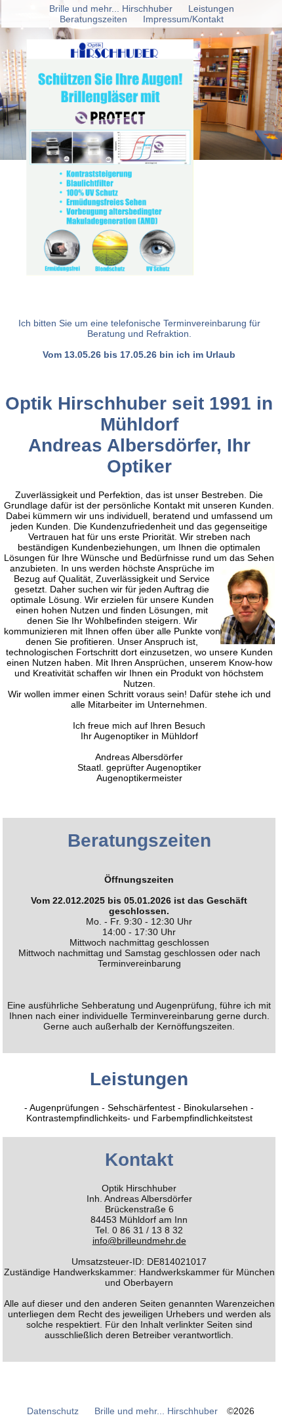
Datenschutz (53, 1411)
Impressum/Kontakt (183, 19)
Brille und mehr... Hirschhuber (156, 1411)
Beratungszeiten (93, 19)
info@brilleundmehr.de (139, 1240)
